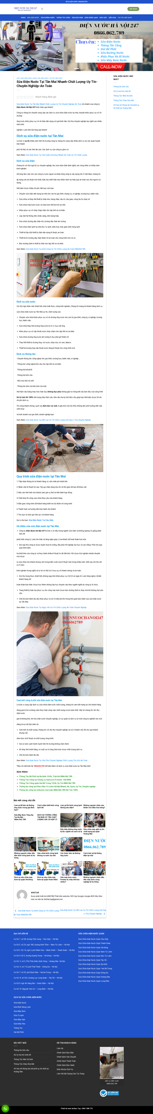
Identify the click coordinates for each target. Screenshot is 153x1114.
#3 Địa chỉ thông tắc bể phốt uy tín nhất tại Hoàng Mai (126, 106)
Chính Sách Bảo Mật (65, 1053)
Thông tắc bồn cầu (121, 86)
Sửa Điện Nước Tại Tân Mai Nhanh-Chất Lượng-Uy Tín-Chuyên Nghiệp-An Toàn (49, 104)
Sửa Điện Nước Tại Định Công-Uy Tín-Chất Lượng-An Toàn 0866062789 (55, 249)
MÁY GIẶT (103, 17)
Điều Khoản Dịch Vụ (65, 1069)
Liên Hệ (60, 1048)
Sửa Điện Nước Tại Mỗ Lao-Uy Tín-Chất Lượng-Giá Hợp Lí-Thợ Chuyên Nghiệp (58, 420)
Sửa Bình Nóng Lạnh (22, 1007)
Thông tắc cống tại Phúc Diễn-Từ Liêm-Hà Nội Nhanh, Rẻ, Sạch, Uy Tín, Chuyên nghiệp (57, 786)
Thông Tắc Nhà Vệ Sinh (123, 96)
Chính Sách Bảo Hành (65, 1065)
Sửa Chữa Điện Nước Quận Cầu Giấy (93, 939)
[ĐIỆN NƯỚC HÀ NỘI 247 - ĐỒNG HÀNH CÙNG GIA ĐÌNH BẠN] (26, 9)
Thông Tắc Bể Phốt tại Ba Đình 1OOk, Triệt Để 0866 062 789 (45, 776)
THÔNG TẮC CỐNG (63, 17)
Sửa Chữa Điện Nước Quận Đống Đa (93, 973)
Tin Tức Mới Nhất (125, 17)
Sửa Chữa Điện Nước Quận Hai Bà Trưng (95, 968)
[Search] (42, 9)
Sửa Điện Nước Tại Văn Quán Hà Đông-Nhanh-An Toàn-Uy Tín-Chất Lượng (56, 155)
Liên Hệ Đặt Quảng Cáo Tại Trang (70, 1074)
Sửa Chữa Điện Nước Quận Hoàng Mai (94, 977)
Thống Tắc (18, 1028)
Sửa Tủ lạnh (19, 1015)
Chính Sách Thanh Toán (66, 1061)
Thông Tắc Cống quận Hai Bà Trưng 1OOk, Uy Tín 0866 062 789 (47, 783)
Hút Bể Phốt (19, 1032)
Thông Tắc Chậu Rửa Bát (123, 100)
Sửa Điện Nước (42, 78)
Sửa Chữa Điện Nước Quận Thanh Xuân (94, 943)
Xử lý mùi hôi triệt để (122, 91)
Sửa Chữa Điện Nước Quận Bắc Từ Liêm (95, 956)
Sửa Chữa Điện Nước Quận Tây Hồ (92, 960)
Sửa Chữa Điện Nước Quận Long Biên (93, 981)
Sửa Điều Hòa (19, 1024)
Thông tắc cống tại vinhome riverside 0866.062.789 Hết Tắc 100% (48, 790)
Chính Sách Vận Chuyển (66, 1057)
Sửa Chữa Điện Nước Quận (27, 78)
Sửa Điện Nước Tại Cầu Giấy (41, 520)
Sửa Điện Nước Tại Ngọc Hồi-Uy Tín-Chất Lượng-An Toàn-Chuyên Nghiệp (56, 607)
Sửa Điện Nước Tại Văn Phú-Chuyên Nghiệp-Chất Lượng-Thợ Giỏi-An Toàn (56, 760)
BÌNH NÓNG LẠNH (91, 17)
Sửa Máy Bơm (19, 1011)
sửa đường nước (48, 17)
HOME (23, 17)
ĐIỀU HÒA (112, 17)
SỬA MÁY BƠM (77, 17)
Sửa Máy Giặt (19, 1019)
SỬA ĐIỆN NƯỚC (33, 17)
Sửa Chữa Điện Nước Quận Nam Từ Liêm (95, 952)
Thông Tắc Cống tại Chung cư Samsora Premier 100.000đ (45, 780)
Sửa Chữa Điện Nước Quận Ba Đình (92, 964)
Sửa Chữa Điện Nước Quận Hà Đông (93, 947)
